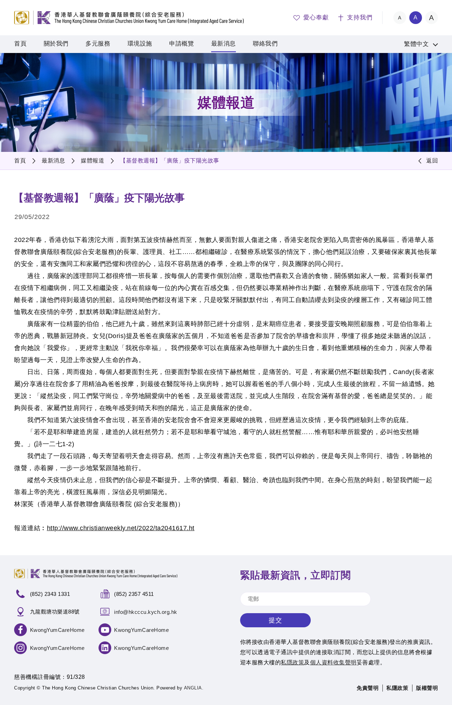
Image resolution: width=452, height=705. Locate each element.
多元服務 (97, 43)
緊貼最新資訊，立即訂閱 (295, 575)
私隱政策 (397, 688)
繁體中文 (416, 44)
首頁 (20, 43)
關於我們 (56, 43)
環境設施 (139, 43)
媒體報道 (92, 161)
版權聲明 (427, 688)
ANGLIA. (194, 688)
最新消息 (223, 43)
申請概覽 (181, 43)
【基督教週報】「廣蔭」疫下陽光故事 (169, 161)
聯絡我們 (265, 43)
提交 (275, 620)
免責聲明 (368, 688)
